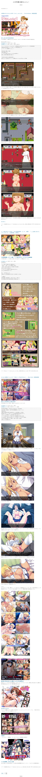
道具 (27, 370)
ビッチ (18, 224)
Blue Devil (14, 766)
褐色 (29, 766)
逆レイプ (25, 370)
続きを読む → (3, 221)
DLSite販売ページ (4, 43)
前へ (3, 773)
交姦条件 (3, 735)
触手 (30, 224)
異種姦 (29, 224)
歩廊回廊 (20, 370)
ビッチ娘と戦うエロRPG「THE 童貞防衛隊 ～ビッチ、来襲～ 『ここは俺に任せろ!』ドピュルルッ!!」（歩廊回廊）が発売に (20, 232)
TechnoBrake (15, 224)
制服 (23, 766)
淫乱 (27, 766)
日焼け (26, 766)
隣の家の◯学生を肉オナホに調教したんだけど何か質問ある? (12, 681)
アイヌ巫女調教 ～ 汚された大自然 (7, 761)
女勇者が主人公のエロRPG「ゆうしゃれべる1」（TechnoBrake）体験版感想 (19, 13)
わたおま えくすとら (5, 708)
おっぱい (12, 370)
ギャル (19, 766)
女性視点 (26, 224)
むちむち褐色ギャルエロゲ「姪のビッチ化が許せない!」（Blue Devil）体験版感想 (20, 377)
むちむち (21, 224)
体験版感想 (6, 224)
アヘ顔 (10, 370)
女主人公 (9, 224)
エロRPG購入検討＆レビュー (21, 2)
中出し (24, 224)
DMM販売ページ (4, 44)
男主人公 (5, 370)
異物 (22, 370)
